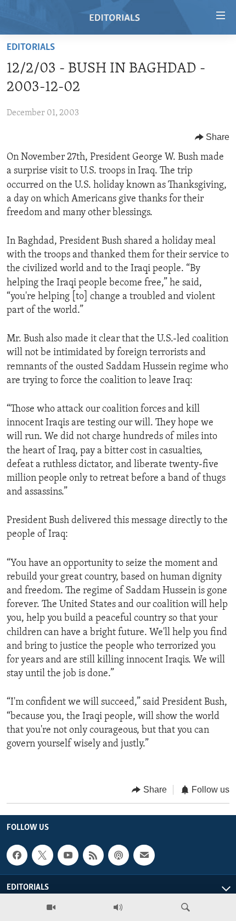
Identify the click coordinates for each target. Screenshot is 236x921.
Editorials (31, 48)
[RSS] (93, 855)
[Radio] (118, 907)
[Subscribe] (143, 855)
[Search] (185, 907)
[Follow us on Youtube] (68, 855)
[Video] (51, 907)
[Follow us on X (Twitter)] (42, 855)
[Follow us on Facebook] (17, 855)
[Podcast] (118, 855)
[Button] (212, 137)
